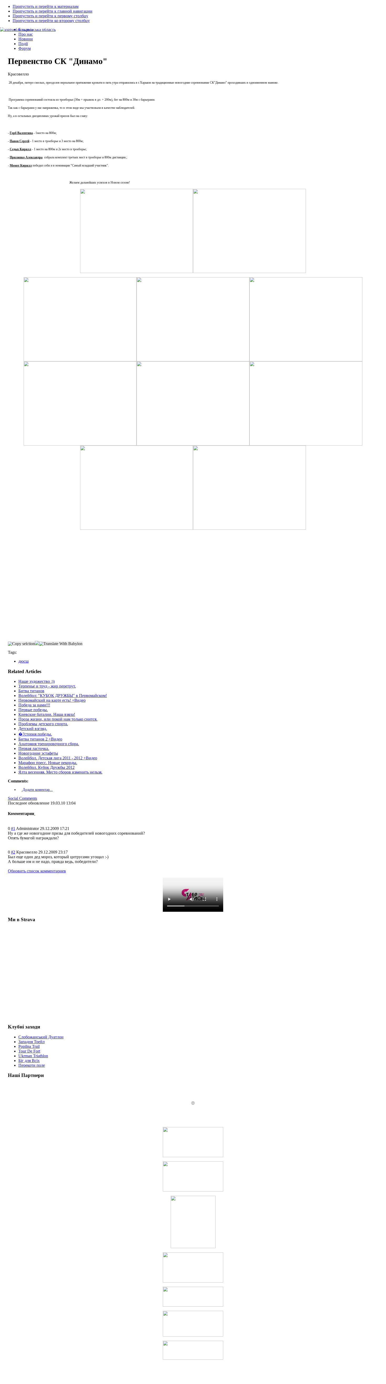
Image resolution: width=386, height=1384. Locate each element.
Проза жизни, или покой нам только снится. (57, 719)
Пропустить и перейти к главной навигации (52, 11)
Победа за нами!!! (34, 705)
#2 (13, 852)
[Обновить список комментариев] (34, 813)
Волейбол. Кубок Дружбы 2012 (46, 767)
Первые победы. (33, 709)
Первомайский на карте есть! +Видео (52, 700)
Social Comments (22, 798)
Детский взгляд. (32, 728)
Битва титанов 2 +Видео (40, 739)
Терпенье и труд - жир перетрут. (47, 686)
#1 (13, 828)
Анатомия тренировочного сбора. (48, 744)
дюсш (23, 661)
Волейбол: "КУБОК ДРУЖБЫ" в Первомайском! (62, 695)
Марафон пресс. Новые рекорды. (47, 762)
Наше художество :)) (36, 681)
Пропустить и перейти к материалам (46, 6)
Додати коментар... (37, 790)
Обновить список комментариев (37, 871)
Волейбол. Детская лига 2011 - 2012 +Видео (57, 758)
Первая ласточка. (33, 748)
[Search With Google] (37, 643)
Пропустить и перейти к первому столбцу (50, 16)
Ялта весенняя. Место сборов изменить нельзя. (60, 772)
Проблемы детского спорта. (43, 724)
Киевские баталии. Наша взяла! (46, 714)
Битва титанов (31, 691)
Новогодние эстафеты (38, 753)
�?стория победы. (35, 734)
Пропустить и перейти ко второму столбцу (51, 20)
